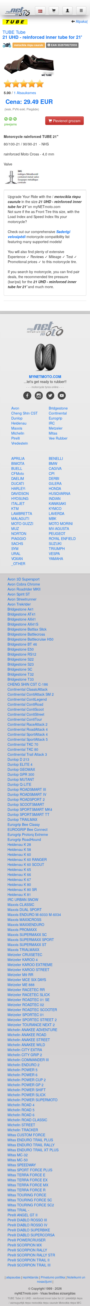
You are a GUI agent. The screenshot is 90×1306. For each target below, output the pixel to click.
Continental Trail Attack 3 (27, 754)
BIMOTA (17, 463)
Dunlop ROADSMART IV (27, 794)
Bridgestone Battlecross (26, 634)
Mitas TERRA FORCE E (26, 1174)
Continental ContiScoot (26, 709)
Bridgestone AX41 (22, 619)
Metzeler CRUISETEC (25, 954)
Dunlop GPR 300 (21, 774)
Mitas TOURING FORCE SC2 (31, 1204)
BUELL (16, 468)
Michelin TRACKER (23, 1129)
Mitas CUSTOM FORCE (26, 1134)
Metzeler (55, 428)
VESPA (54, 553)
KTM (15, 508)
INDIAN (54, 498)
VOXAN (17, 558)
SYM (14, 548)
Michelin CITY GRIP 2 (25, 1054)
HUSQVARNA (59, 493)
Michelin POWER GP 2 (26, 1084)
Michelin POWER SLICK (27, 1094)
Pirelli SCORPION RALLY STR (31, 1254)
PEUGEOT (57, 533)
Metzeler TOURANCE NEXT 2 (31, 1024)
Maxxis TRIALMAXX (23, 949)
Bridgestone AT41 (22, 614)
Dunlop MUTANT (21, 779)
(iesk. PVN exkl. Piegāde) (21, 109)
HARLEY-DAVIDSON (20, 491)
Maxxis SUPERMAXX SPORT (31, 939)
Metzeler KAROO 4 (23, 959)
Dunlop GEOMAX (21, 769)
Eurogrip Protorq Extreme (28, 834)
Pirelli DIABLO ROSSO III (27, 1219)
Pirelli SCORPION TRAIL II (29, 1259)
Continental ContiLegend (27, 699)
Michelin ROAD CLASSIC (27, 1119)
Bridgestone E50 (21, 649)
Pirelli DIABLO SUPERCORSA (31, 1234)
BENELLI (56, 458)
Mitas (53, 433)
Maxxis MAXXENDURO (26, 924)
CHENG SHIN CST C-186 (28, 684)
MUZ (15, 528)
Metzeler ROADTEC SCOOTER (32, 1009)
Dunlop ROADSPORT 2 (26, 799)
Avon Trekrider (19, 604)
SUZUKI (55, 543)
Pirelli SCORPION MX (25, 1244)
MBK (52, 518)
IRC (52, 423)
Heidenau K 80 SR (22, 889)
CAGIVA (55, 468)
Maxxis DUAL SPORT (25, 909)
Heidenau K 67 (19, 879)
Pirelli (15, 438)
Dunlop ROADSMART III (27, 789)
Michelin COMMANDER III (28, 1059)
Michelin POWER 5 (23, 1069)
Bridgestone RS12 (22, 654)
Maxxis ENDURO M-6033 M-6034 (34, 914)
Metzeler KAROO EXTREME (30, 964)
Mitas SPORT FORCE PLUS (30, 1169)
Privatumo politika (53, 1277)
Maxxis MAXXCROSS (24, 919)
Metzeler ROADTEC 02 (26, 1004)
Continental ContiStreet (26, 714)
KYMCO (55, 508)
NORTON (18, 533)
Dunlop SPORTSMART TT (29, 814)
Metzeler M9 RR (20, 974)
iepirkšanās (30, 1277)
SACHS (17, 543)
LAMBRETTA (21, 513)
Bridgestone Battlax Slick (27, 629)
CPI (51, 473)
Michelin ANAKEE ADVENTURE (32, 1029)
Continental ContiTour (25, 719)
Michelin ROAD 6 (21, 1114)
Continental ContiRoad (25, 704)
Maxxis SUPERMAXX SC (27, 934)
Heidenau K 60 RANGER (27, 859)
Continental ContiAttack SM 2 (31, 694)
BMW (53, 463)
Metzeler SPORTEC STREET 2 (32, 1019)
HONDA (55, 488)
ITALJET (18, 503)
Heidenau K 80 (19, 884)
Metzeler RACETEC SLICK (29, 994)
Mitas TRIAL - (18, 1209)
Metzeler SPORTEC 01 (26, 1014)
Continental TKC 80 (23, 749)
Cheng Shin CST (24, 413)
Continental (58, 413)
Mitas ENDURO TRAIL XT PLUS (33, 1149)
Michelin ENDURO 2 (24, 1064)
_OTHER (18, 563)
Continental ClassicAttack (28, 689)
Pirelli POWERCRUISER (27, 1239)
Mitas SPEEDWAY (22, 1164)
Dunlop (16, 418)
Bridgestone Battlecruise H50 (31, 639)
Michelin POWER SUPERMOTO (33, 1099)
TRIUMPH (57, 548)
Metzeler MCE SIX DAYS (27, 979)
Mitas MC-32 (18, 1154)
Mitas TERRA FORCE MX (28, 1184)
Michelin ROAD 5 (21, 1109)
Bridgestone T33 (21, 679)
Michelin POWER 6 (23, 1074)
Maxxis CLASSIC (21, 904)
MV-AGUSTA (59, 528)
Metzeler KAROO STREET (29, 969)
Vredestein (19, 443)
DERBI (54, 478)
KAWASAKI (57, 503)
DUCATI (17, 483)
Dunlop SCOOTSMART (26, 804)
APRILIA (17, 458)
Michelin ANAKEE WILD (26, 1044)
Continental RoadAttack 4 (28, 729)
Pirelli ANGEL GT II (23, 1214)
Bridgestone (58, 408)
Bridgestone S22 (21, 659)
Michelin (17, 433)
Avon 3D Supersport (24, 579)
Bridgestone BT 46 (22, 644)
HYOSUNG (19, 498)
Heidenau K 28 (19, 844)
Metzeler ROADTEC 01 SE (29, 999)
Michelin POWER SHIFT (27, 1089)
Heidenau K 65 (19, 869)
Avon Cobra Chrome (24, 584)
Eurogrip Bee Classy (24, 824)
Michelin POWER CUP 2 (27, 1079)
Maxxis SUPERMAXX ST (27, 944)
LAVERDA (56, 513)
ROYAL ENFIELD (62, 538)
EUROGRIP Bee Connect (28, 829)
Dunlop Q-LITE (19, 784)
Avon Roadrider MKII (24, 589)
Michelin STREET (21, 1124)
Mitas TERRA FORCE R (27, 1189)
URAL (15, 553)
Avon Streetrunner (22, 599)
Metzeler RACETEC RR (26, 989)
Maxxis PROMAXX (22, 929)
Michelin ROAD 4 (21, 1104)
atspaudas (13, 1277)
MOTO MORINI (61, 523)
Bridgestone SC (20, 669)
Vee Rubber (58, 438)
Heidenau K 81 (19, 894)
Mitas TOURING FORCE (27, 1194)
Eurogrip (55, 418)
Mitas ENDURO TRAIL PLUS (30, 1139)
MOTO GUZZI (22, 523)
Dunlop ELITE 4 (20, 764)
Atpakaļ (82, 21)
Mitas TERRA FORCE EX (28, 1179)
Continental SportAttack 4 (28, 734)
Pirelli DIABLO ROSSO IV (27, 1224)
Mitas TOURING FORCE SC (30, 1199)
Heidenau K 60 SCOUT (26, 864)
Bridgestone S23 (21, 664)
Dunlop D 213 (18, 759)
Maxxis (16, 428)
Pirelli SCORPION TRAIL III (29, 1264)
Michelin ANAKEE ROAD (27, 1034)
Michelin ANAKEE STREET (29, 1039)
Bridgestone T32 (21, 674)
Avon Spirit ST (19, 594)
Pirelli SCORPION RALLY (27, 1249)
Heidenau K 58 (19, 849)
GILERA (55, 483)
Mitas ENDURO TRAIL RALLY (31, 1144)
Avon (15, 408)
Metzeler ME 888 (21, 984)
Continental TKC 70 (23, 744)
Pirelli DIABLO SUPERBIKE (29, 1229)
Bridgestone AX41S (23, 624)
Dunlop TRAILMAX (22, 819)
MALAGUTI (20, 518)
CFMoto (17, 473)
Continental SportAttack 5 (28, 739)
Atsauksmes (25, 92)
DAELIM (17, 478)
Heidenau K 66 (19, 874)
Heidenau (18, 423)
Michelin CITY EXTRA (25, 1049)
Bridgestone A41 (21, 609)
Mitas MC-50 (18, 1159)
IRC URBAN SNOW (23, 899)
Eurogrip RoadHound (24, 839)
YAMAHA (56, 558)
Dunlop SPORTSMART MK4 (30, 809)
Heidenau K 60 (19, 854)
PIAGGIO (18, 538)
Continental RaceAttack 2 (28, 724)
